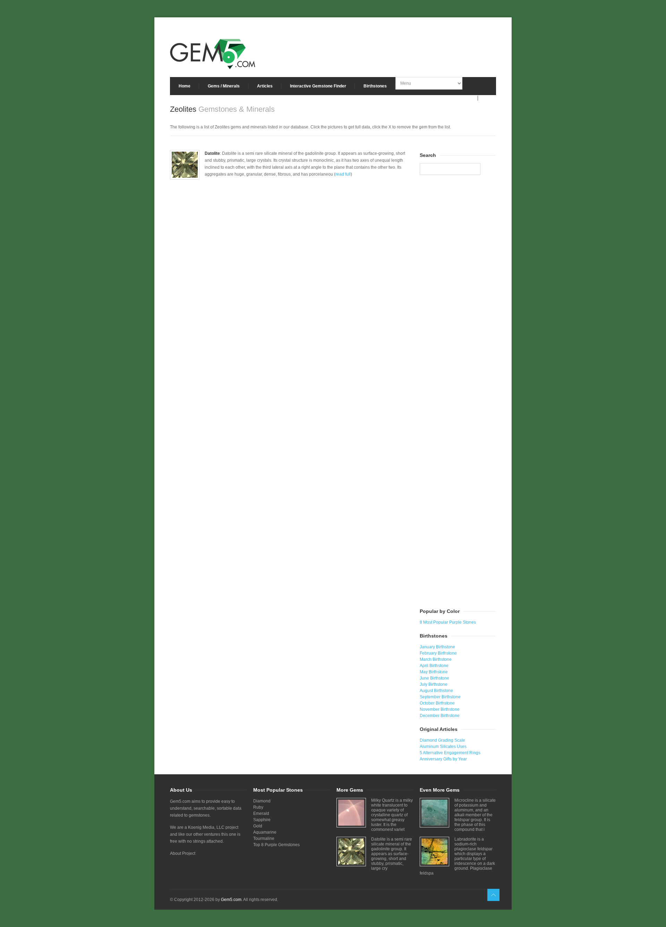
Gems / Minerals (224, 86)
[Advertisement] (291, 256)
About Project (182, 853)
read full (343, 174)
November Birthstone (440, 709)
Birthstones (375, 86)
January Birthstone (437, 646)
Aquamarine (264, 832)
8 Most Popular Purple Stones (448, 622)
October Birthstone (437, 703)
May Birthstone (434, 671)
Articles (265, 86)
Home (184, 86)
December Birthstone (440, 715)
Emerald (261, 813)
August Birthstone (436, 690)
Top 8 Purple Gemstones (276, 844)
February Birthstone (438, 653)
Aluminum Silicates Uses (443, 746)
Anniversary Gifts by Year (443, 759)
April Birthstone (434, 665)
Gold (257, 826)
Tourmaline (263, 838)
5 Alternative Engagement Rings (450, 752)
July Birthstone (433, 684)
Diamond (262, 801)
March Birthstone (436, 659)
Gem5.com (231, 899)
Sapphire (262, 819)
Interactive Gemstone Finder (318, 86)
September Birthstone (440, 696)
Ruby (258, 807)
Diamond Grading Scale (442, 740)
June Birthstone (434, 678)
